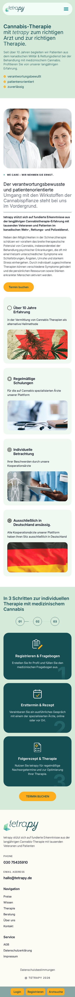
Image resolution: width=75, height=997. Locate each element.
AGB (6, 944)
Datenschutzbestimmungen (37, 970)
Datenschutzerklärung (17, 950)
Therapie (9, 908)
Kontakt (8, 926)
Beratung (9, 914)
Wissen (8, 902)
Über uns (9, 920)
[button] (66, 9)
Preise (7, 896)
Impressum (10, 956)
